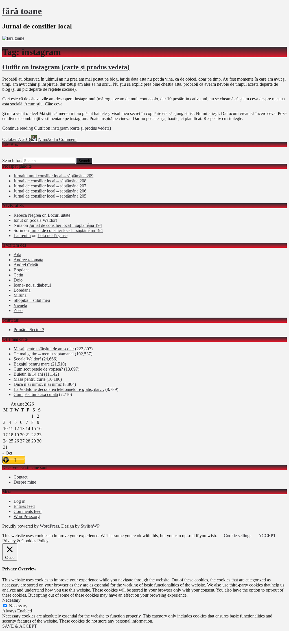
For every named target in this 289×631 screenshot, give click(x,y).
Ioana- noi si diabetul (32, 285)
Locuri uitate (59, 215)
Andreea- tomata (28, 259)
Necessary (18, 605)
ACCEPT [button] (267, 535)
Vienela (20, 305)
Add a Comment (61, 139)
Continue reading (56, 128)
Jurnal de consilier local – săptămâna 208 (50, 180)
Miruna (20, 295)
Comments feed (27, 511)
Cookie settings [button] (237, 535)
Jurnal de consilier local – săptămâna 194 (65, 225)
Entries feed (24, 506)
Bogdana (22, 269)
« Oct (7, 453)
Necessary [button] (11, 600)
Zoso (18, 310)
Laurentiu (22, 235)
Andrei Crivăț (26, 264)
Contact (20, 477)
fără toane (22, 11)
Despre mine (25, 482)
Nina (42, 139)
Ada (17, 254)
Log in (19, 501)
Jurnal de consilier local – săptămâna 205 (50, 196)
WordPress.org (27, 516)
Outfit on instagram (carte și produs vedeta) (66, 67)
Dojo (18, 280)
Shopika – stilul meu (32, 300)
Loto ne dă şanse (52, 235)
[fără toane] (13, 38)
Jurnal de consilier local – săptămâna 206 (50, 191)
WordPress (49, 526)
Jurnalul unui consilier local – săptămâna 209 (53, 175)
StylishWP (90, 526)
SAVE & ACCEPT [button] (19, 626)
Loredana (22, 290)
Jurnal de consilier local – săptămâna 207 (50, 185)
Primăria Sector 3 (29, 329)
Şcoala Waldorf (43, 220)
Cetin (18, 275)
